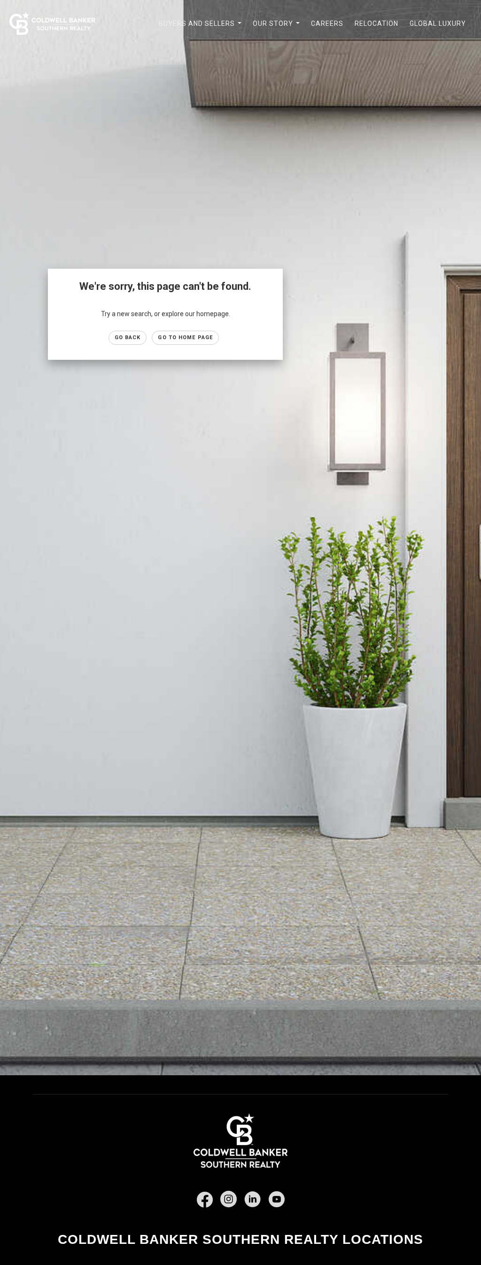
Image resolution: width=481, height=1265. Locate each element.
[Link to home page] (57, 23)
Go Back (128, 337)
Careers (327, 23)
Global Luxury (438, 23)
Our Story (278, 29)
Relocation (376, 23)
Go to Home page (185, 337)
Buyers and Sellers (202, 29)
